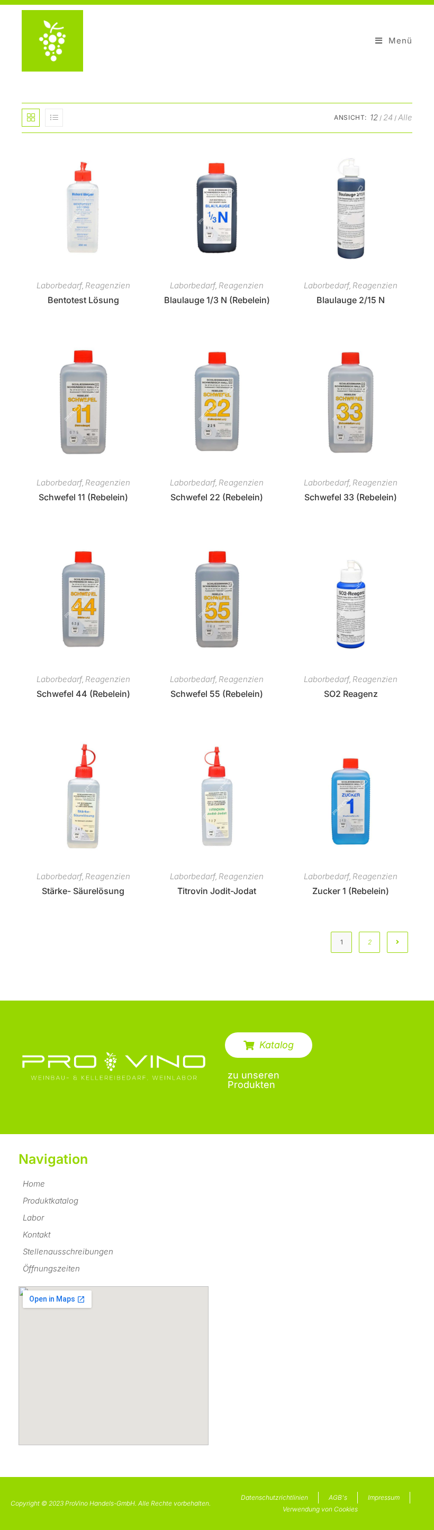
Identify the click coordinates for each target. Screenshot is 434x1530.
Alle (405, 117)
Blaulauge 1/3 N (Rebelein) (217, 300)
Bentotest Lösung (83, 300)
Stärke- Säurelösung (83, 891)
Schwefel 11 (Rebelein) (83, 497)
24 (388, 117)
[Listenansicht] (54, 118)
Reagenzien (107, 285)
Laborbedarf (59, 285)
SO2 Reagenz (351, 693)
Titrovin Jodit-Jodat (216, 891)
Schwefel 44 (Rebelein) (83, 693)
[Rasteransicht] (31, 118)
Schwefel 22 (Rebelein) (216, 497)
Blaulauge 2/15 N (351, 300)
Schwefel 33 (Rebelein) (350, 497)
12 (374, 117)
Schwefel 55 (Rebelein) (216, 693)
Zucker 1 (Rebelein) (350, 891)
